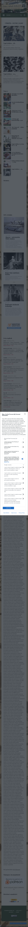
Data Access (14, 512)
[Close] (25, 414)
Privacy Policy (22, 512)
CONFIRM (8, 507)
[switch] (23, 442)
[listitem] (14, 439)
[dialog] (14, 463)
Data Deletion (6, 512)
